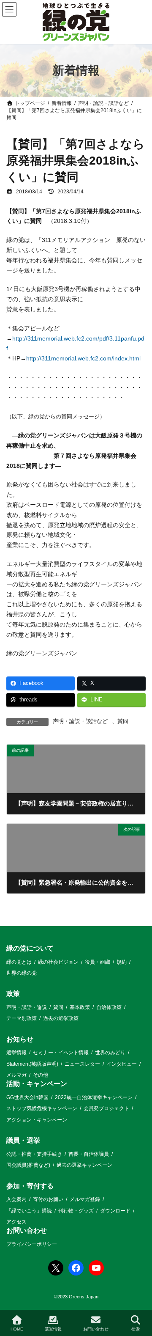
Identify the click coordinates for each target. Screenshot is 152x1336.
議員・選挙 (23, 1140)
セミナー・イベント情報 (61, 1053)
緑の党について (30, 948)
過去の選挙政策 (61, 1018)
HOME (17, 1329)
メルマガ (16, 1075)
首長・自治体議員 (88, 1154)
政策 (13, 993)
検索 (135, 1329)
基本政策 (80, 1007)
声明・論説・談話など (80, 721)
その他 (40, 1075)
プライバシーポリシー (31, 1244)
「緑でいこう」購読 (29, 1211)
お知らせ (19, 1039)
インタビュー (121, 1064)
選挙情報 (16, 1053)
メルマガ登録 (85, 1199)
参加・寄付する (30, 1186)
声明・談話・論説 (26, 1007)
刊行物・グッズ (76, 1211)
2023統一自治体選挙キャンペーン (94, 1097)
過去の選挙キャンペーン (84, 1165)
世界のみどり (110, 1053)
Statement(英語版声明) (32, 1064)
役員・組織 (97, 962)
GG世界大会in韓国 (27, 1097)
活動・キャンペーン (36, 1084)
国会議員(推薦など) (28, 1165)
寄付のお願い (48, 1199)
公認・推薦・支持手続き (34, 1154)
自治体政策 (109, 1007)
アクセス (16, 1222)
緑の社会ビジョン (58, 962)
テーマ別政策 (21, 1018)
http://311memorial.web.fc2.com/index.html (83, 358)
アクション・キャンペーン (36, 1120)
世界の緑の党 (21, 973)
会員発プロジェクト (106, 1109)
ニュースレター (82, 1064)
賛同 (122, 721)
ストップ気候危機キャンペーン (41, 1109)
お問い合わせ (26, 1230)
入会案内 (16, 1199)
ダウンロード (115, 1211)
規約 (122, 962)
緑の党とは (19, 962)
